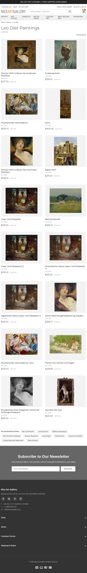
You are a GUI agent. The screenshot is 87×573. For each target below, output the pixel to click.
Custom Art (49, 17)
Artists (4, 17)
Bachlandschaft (52, 219)
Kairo (47, 123)
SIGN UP (77, 7)
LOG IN (83, 7)
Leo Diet (15, 22)
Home (3, 22)
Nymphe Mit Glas (53, 410)
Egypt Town (50, 170)
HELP (15, 7)
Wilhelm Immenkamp (59, 431)
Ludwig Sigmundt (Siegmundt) (13, 440)
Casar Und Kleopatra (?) (12, 266)
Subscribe (68, 469)
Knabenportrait (52, 73)
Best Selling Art (63, 17)
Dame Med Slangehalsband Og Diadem (64, 316)
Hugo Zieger (46, 436)
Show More (81, 35)
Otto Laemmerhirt (28, 431)
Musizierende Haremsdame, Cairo (17, 363)
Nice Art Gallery (15, 11)
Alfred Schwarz (33, 440)
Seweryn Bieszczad (31, 436)
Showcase (78, 17)
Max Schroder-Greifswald (11, 436)
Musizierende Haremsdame (14, 123)
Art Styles (14, 17)
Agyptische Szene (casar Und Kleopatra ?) (21, 316)
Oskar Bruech (59, 436)
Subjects (26, 17)
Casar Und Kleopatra (11, 219)
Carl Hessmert (43, 431)
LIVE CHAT (24, 7)
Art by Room (36, 17)
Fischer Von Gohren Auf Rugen (59, 363)
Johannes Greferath (75, 436)
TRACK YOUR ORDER (64, 7)
